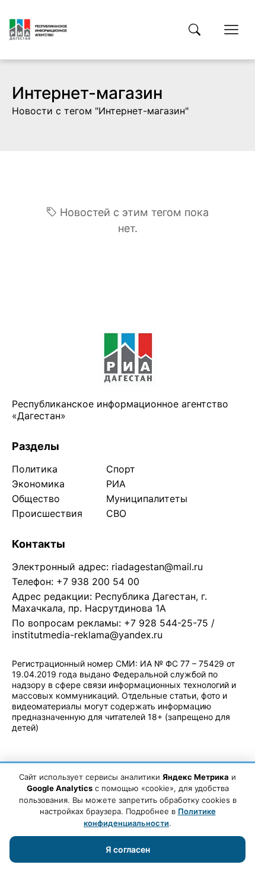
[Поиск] (194, 29)
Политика (35, 469)
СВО (116, 513)
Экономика (38, 484)
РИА (116, 484)
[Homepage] (38, 29)
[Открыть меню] (231, 29)
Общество (36, 498)
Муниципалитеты (146, 498)
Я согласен (128, 849)
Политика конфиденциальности (66, 742)
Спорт (120, 469)
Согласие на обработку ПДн (182, 742)
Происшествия (47, 513)
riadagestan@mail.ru (157, 567)
